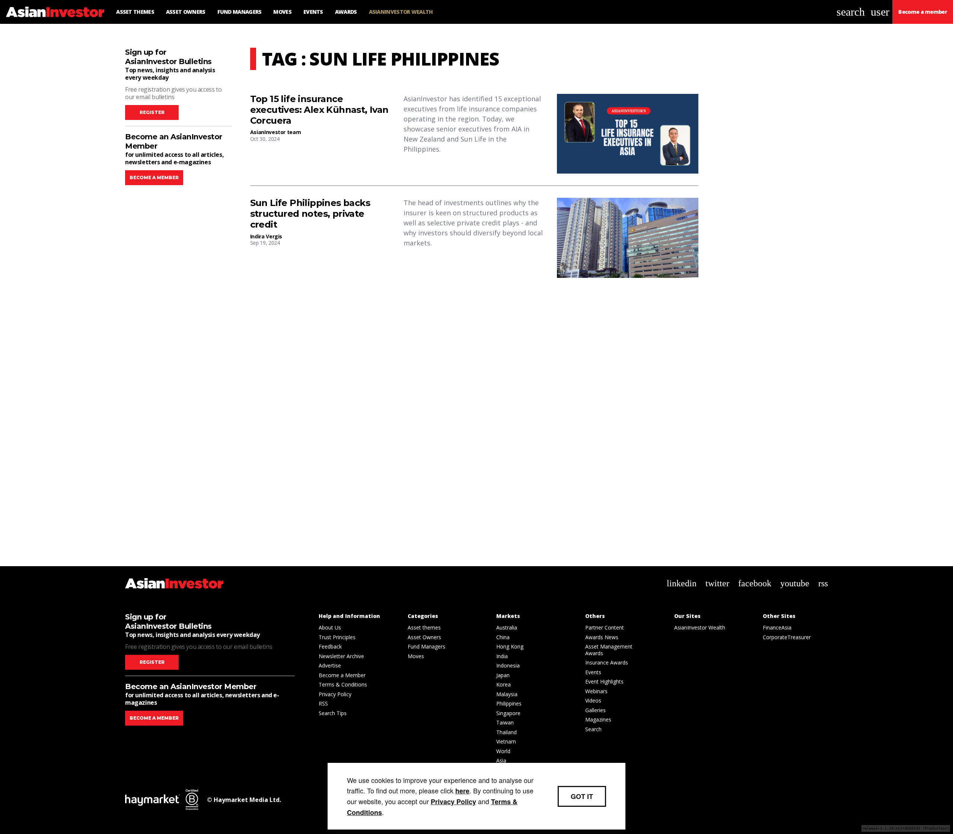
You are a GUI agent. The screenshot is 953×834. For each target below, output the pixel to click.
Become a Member (342, 675)
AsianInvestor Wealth (699, 627)
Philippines (509, 703)
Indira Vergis (266, 236)
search (850, 12)
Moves (416, 656)
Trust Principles (337, 637)
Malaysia (506, 694)
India (502, 656)
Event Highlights (604, 681)
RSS (323, 703)
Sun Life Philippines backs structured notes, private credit (310, 214)
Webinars (596, 691)
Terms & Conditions (343, 684)
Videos (593, 700)
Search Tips (333, 713)
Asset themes (424, 627)
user (880, 12)
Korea (503, 684)
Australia (506, 627)
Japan (503, 675)
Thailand (506, 732)
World (503, 751)
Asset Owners (424, 637)
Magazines (598, 719)
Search (593, 729)
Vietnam (506, 741)
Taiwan (505, 722)
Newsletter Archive (341, 656)
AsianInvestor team (275, 132)
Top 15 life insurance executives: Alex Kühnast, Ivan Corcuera (319, 110)
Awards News (601, 637)
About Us (330, 627)
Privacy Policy (335, 694)
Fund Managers (426, 646)
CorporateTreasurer (787, 637)
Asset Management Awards (608, 650)
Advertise (330, 665)
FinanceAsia (777, 627)
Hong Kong (509, 646)
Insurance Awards (606, 662)
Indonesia (508, 665)
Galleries (595, 710)
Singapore (508, 713)
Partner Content (604, 627)
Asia (501, 760)
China (503, 637)
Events (593, 672)
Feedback (330, 646)
